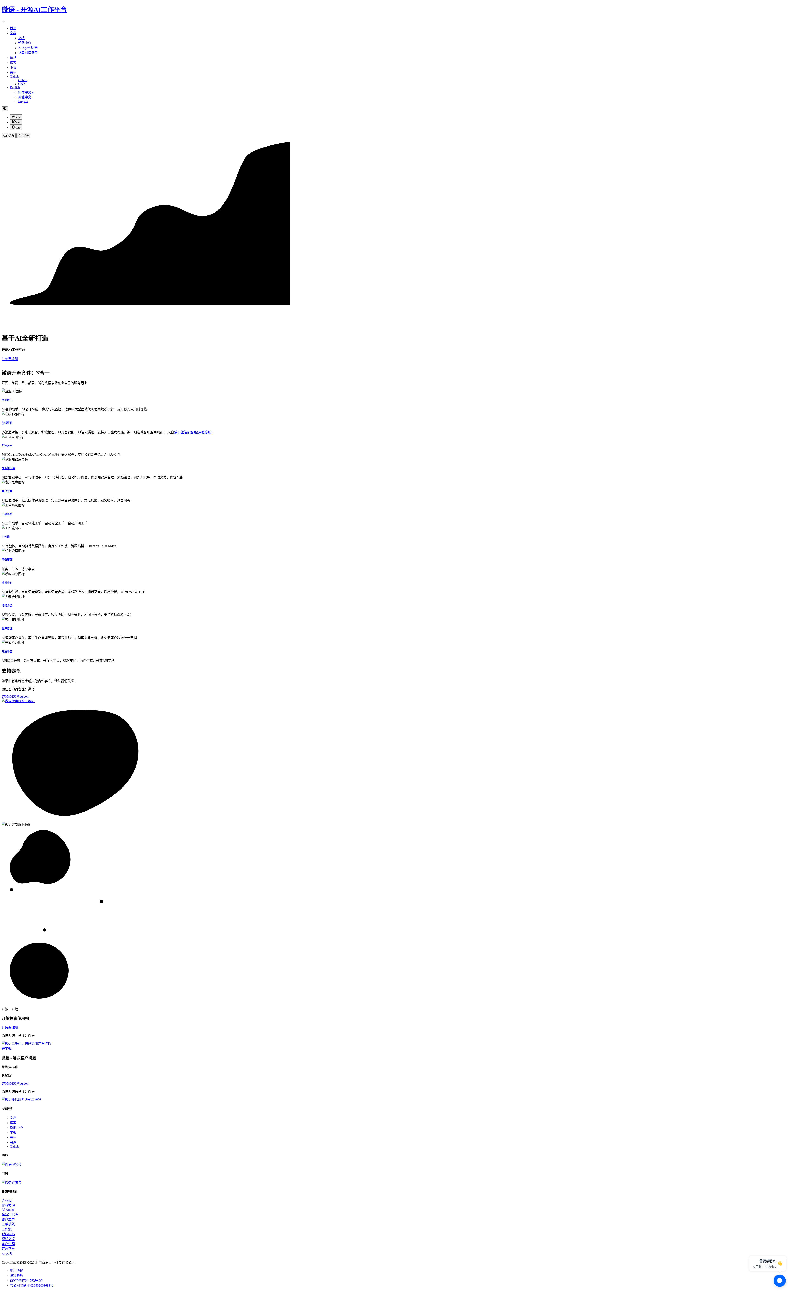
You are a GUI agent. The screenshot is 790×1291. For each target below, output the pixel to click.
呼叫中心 (7, 582)
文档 (21, 38)
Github (22, 80)
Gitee (21, 84)
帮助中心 (24, 43)
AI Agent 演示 (28, 48)
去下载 (7, 1048)
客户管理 (7, 628)
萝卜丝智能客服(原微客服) (193, 432)
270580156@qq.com (15, 696)
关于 (13, 72)
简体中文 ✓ (26, 92)
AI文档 (7, 1254)
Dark (17, 122)
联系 (13, 1142)
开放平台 (7, 651)
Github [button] (14, 76)
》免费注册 (10, 359)
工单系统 (7, 514)
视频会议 (7, 605)
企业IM (7, 1201)
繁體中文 (24, 97)
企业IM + (7, 400)
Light (18, 117)
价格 (13, 57)
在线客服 (7, 423)
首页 (13, 28)
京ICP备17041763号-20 (26, 1280)
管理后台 (8, 135)
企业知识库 (8, 468)
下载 (13, 67)
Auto (17, 127)
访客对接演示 (28, 53)
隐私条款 (16, 1275)
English (15, 87)
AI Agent (7, 445)
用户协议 (16, 1270)
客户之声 (7, 491)
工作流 (6, 536)
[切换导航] (3, 21)
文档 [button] (13, 33)
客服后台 (23, 135)
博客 (13, 62)
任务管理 (7, 559)
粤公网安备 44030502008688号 (31, 1285)
